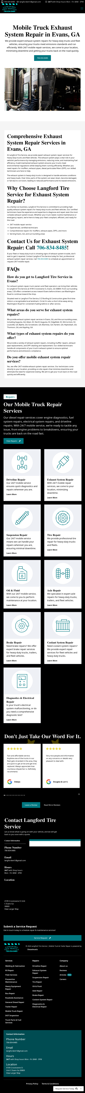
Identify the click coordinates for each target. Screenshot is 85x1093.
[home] (9, 8)
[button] (81, 8)
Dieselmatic (32, 949)
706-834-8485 (42, 58)
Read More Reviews (52, 805)
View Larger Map (11, 909)
